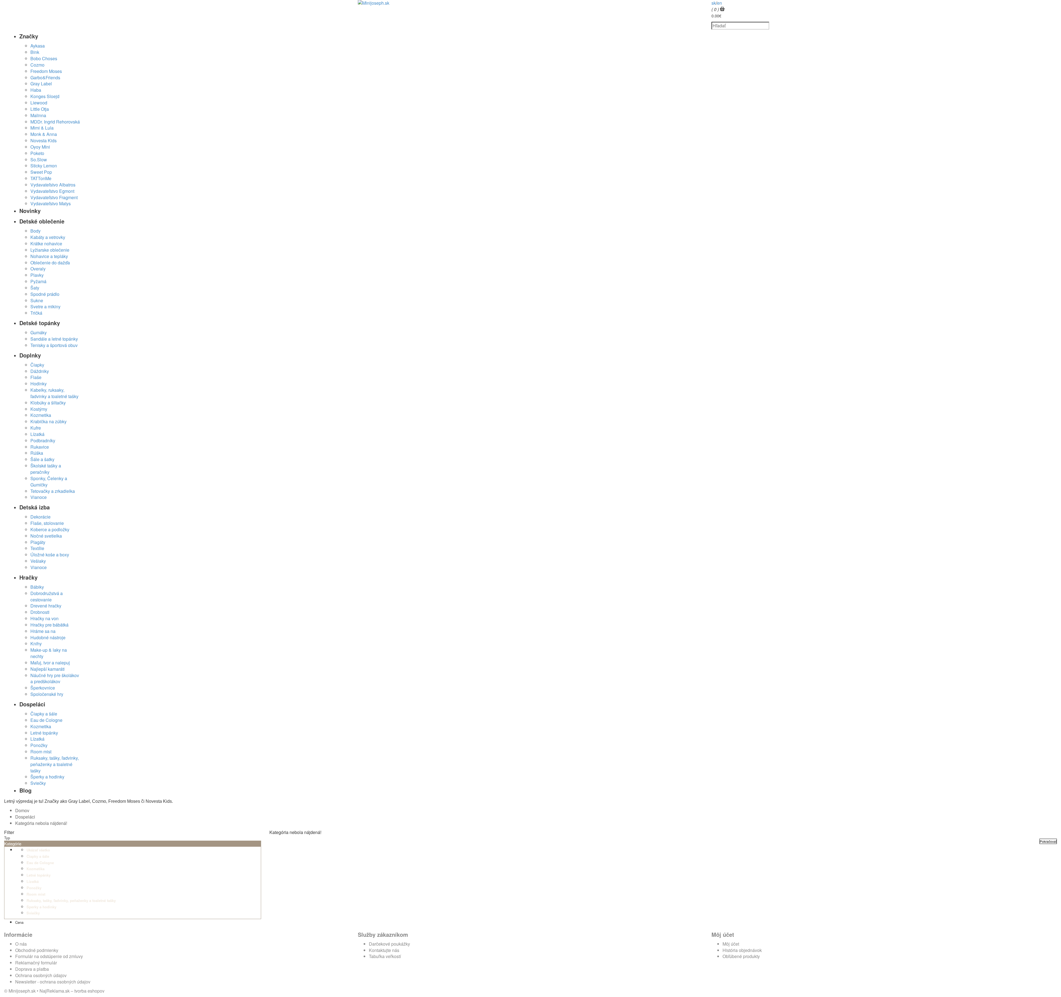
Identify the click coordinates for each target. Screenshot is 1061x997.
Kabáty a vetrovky (47, 237)
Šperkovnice (42, 688)
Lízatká (37, 434)
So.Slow (38, 159)
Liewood (38, 102)
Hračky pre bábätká (49, 625)
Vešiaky (38, 561)
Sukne (36, 300)
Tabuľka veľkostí (385, 956)
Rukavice (39, 447)
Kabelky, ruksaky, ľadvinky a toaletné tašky (54, 393)
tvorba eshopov (89, 991)
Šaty (34, 288)
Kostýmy (38, 409)
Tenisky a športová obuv (54, 345)
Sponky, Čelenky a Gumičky (48, 481)
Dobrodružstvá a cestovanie (46, 596)
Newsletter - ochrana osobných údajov (52, 981)
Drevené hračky (45, 606)
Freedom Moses (46, 71)
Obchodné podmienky (36, 950)
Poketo (37, 153)
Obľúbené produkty (741, 956)
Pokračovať (1048, 841)
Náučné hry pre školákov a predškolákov (54, 678)
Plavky (37, 275)
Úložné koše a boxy (49, 554)
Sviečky (38, 783)
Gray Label (41, 83)
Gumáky (38, 332)
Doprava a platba (32, 969)
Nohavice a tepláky (49, 256)
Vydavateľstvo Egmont (52, 191)
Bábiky (37, 587)
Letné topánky (44, 733)
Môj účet (731, 944)
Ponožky (39, 745)
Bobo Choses (43, 58)
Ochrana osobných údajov (41, 975)
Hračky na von (44, 618)
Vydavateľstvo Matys (50, 203)
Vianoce (38, 497)
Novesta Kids (43, 140)
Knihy (36, 643)
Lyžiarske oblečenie (49, 250)
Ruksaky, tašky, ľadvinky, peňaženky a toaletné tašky (54, 764)
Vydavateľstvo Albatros (52, 184)
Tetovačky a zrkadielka (52, 491)
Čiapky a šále (43, 714)
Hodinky (38, 383)
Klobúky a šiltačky (48, 402)
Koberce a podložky (49, 529)
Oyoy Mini (40, 147)
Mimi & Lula (42, 128)
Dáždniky (39, 371)
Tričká (36, 313)
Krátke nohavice (46, 243)
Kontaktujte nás (384, 950)
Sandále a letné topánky (54, 339)
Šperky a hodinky (47, 777)
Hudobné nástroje (47, 637)
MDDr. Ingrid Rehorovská (55, 122)
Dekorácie (40, 517)
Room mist (40, 751)
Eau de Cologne (46, 720)
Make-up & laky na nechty (48, 653)
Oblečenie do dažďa (50, 262)
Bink (34, 52)
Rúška (36, 453)
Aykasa (37, 46)
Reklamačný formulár (36, 962)
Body (35, 231)
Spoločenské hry (46, 694)
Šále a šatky (42, 459)
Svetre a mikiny (45, 306)
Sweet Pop (41, 172)
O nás (21, 944)
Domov (22, 810)
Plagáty (37, 542)
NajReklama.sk (55, 991)
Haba (35, 90)
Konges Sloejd (44, 96)
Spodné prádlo (44, 294)
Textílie (37, 548)
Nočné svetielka (46, 536)
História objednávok (742, 950)
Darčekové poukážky (389, 944)
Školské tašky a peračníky (45, 468)
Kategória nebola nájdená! (41, 823)
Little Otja (39, 109)
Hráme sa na (43, 631)
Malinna (38, 115)
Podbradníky (42, 440)
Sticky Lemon (43, 165)
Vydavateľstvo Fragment (54, 197)
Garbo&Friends (45, 77)
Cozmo (37, 65)
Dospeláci (25, 817)
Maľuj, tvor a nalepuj (50, 662)
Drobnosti (39, 612)
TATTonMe (40, 178)
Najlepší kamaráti (47, 669)
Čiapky (37, 365)
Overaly (38, 268)
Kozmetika (40, 415)
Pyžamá (38, 281)
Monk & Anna (43, 134)
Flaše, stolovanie (47, 523)
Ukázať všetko (38, 850)
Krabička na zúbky (48, 421)
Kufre (35, 428)
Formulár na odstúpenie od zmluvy (49, 956)
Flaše (35, 377)
